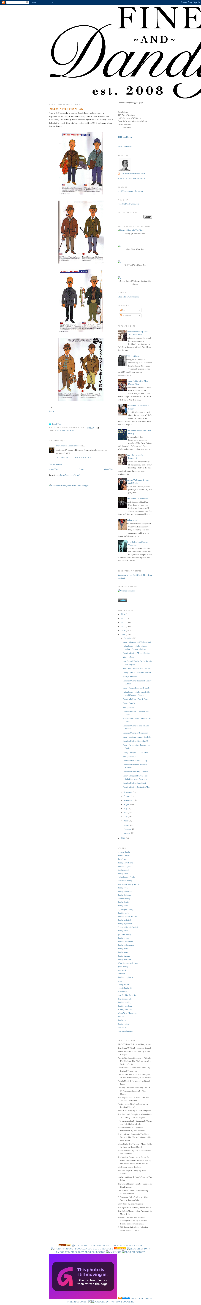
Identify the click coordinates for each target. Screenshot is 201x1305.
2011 (123, 626)
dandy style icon (125, 923)
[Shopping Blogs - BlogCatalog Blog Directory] (82, 1248)
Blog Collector (95, 1252)
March (127, 824)
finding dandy (124, 869)
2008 (123, 838)
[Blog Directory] (133, 1252)
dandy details (123, 902)
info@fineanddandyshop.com (130, 191)
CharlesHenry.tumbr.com (128, 296)
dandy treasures (124, 959)
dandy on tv (123, 952)
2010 (123, 630)
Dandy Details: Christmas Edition (137, 672)
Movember (122, 991)
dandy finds (123, 948)
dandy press (123, 905)
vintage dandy (124, 852)
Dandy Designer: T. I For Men (135, 752)
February (128, 828)
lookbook (122, 970)
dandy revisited (124, 920)
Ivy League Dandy (125, 909)
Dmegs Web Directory (70, 1252)
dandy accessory (125, 891)
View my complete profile (131, 178)
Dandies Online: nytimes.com (135, 732)
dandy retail (123, 930)
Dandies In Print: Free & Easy (66, 109)
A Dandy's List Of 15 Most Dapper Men (137, 382)
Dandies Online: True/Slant (134, 782)
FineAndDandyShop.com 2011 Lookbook (136, 333)
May (126, 816)
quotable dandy (124, 934)
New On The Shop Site (127, 995)
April (126, 820)
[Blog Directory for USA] (64, 1245)
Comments (126, 315)
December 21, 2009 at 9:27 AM (74, 457)
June (126, 812)
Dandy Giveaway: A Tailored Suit (137, 641)
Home (81, 469)
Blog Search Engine (130, 1245)
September (128, 800)
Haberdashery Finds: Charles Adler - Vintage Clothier (135, 647)
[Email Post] (97, 427)
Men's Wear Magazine (127, 1013)
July (126, 808)
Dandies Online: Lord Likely (135, 760)
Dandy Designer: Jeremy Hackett (137, 736)
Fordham (121, 973)
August (127, 804)
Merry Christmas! (130, 676)
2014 (123, 614)
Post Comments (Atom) (70, 475)
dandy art (122, 1020)
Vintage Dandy (129, 657)
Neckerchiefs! (132, 520)
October (127, 796)
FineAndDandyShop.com (133, 174)
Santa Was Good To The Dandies (136, 668)
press (120, 980)
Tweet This (56, 423)
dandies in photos (125, 977)
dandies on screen (125, 941)
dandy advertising (125, 862)
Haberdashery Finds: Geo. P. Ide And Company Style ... (136, 693)
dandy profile (123, 1023)
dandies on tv (123, 912)
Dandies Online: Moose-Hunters (136, 653)
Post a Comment (55, 464)
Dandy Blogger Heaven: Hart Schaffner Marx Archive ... (135, 777)
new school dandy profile (128, 884)
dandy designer (124, 894)
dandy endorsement (126, 945)
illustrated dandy (125, 880)
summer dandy (124, 898)
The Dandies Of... (125, 998)
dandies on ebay (125, 1002)
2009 (123, 634)
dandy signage (124, 955)
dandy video (123, 873)
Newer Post (53, 469)
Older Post (108, 469)
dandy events (123, 937)
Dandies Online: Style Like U (135, 740)
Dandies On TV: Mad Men (137, 498)
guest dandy (123, 966)
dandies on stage (125, 1005)
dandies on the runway (127, 916)
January (127, 833)
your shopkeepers (125, 1030)
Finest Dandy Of (125, 987)
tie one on (122, 1027)
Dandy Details (129, 703)
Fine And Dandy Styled (128, 927)
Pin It (51, 411)
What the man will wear (128, 962)
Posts (124, 310)
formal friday (123, 859)
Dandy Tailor (123, 984)
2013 (123, 618)
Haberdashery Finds (126, 877)
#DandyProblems (125, 1009)
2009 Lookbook (133, 356)
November (128, 792)
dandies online (124, 855)
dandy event (123, 887)
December (128, 638)
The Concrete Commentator (67, 445)
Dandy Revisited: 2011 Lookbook (136, 457)
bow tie (121, 1016)
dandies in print (65, 430)
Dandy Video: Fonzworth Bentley (137, 687)
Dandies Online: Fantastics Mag (136, 787)
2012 (123, 622)
